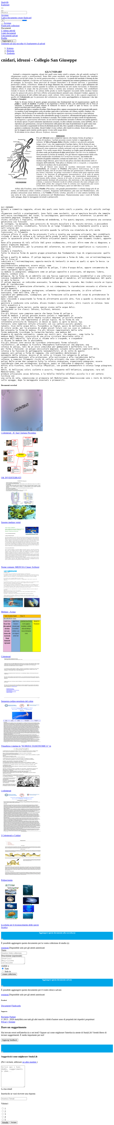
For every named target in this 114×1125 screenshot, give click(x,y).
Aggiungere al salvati (35, 43)
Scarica (4, 927)
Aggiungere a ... (8, 41)
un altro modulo (29, 1062)
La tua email (6, 1089)
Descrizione (11, 956)
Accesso (4, 15)
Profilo (4, 38)
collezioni (15, 25)
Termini (11, 1022)
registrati (5, 948)
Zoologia (11, 53)
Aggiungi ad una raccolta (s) (13, 43)
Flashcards (6, 25)
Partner (12, 1017)
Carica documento (9, 18)
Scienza (10, 48)
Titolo (3, 950)
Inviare (13, 1122)
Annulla (5, 1122)
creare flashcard (24, 18)
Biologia (10, 51)
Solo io (8, 971)
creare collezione (9, 974)
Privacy (4, 1022)
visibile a (5, 966)
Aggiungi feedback (9, 1040)
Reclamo (5, 1017)
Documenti (6, 1006)
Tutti (7, 968)
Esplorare (5, 5)
